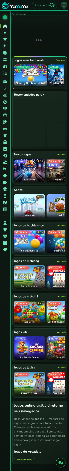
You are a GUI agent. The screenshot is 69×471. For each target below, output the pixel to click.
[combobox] (44, 5)
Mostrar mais (24, 459)
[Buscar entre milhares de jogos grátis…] (52, 5)
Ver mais (60, 60)
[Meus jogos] (64, 5)
